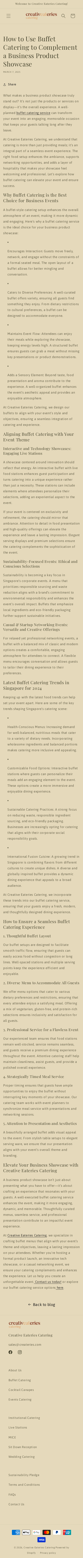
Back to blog (44, 1304)
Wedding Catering (22, 1456)
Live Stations (18, 1427)
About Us (15, 1370)
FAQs (12, 1494)
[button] (8, 16)
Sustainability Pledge (24, 1475)
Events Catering (20, 1399)
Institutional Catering (24, 1417)
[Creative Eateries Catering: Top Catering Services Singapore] (41, 16)
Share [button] (12, 84)
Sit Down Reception (23, 1447)
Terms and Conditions (24, 1484)
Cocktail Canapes (21, 1390)
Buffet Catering (20, 1380)
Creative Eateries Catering (39, 1547)
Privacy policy (48, 1553)
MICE (12, 1437)
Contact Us (16, 1504)
